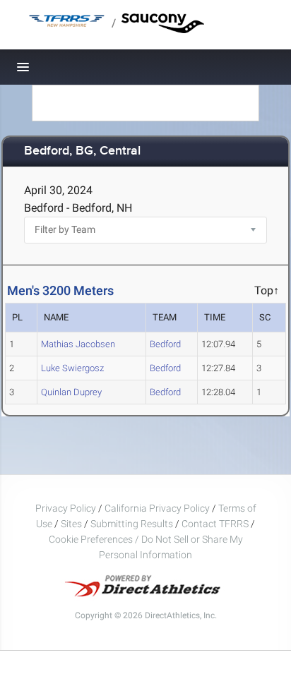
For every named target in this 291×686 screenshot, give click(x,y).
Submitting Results (131, 523)
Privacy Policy (65, 508)
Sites (71, 523)
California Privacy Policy (157, 508)
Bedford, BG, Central (82, 151)
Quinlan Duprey (71, 392)
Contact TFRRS (216, 523)
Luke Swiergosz (72, 368)
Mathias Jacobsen (78, 344)
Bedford (165, 344)
